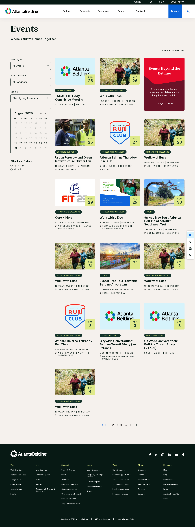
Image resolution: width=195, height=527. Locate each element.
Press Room (168, 479)
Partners (141, 489)
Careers (141, 494)
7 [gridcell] (35, 128)
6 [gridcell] (30, 128)
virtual (17, 169)
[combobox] (30, 66)
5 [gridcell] (25, 128)
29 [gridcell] (25, 123)
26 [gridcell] (25, 143)
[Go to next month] (45, 113)
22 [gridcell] (40, 138)
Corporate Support (69, 489)
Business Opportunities (121, 475)
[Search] (188, 11)
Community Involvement (71, 494)
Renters (39, 484)
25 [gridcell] (20, 143)
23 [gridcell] (45, 138)
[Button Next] (136, 425)
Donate (64, 475)
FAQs (165, 489)
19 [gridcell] (26, 138)
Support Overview (68, 470)
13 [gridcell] (30, 133)
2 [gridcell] (45, 123)
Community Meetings (70, 484)
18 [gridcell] (21, 138)
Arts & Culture (16, 489)
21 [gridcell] (35, 138)
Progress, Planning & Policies (95, 476)
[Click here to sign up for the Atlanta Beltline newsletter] (190, 248)
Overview (142, 470)
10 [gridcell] (16, 133)
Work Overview (118, 470)
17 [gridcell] (16, 138)
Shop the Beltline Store (70, 503)
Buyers (39, 479)
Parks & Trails (16, 485)
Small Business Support (121, 484)
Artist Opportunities (120, 479)
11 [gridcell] (20, 133)
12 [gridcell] (26, 133)
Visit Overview (16, 470)
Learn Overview (93, 470)
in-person (19, 166)
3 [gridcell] (15, 128)
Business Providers (120, 494)
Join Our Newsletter (171, 494)
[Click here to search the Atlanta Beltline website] (190, 255)
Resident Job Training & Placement (45, 490)
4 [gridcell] (20, 128)
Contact (166, 499)
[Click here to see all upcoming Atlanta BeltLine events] (190, 235)
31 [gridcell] (35, 123)
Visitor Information (18, 475)
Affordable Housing (95, 487)
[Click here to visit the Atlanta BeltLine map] (190, 241)
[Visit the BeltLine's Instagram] (162, 455)
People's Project (144, 479)
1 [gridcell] (40, 123)
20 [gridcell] (30, 138)
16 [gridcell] (45, 133)
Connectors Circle (68, 499)
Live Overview (41, 470)
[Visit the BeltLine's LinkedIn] (169, 455)
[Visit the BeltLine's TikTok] (183, 455)
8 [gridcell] (40, 128)
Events (13, 494)
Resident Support (43, 475)
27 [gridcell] (15, 123)
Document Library (170, 484)
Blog (165, 475)
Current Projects (94, 482)
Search (14, 91)
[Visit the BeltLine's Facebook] (150, 455)
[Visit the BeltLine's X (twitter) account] (156, 455)
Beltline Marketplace (120, 489)
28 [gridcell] (20, 123)
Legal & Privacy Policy (126, 519)
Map (165, 470)
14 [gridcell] (35, 133)
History (141, 475)
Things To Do (15, 480)
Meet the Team (144, 484)
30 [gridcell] (30, 123)
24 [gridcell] (15, 143)
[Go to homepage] (21, 11)
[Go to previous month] (40, 113)
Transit (90, 491)
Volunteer (65, 479)
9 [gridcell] (45, 128)
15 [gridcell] (40, 133)
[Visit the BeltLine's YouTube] (176, 455)
